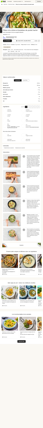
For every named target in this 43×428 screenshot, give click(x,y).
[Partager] (39, 41)
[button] (26, 107)
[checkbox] (3, 34)
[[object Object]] (36, 41)
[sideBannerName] (21, 67)
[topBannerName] (21, 9)
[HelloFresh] (3, 1)
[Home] (2, 4)
